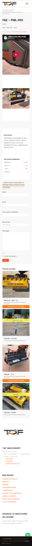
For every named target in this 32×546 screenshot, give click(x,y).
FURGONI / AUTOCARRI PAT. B (11, 493)
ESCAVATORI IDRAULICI (10, 479)
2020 (26, 168)
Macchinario (6, 222)
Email (4, 202)
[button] (27, 101)
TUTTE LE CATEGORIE (9, 502)
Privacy (20, 538)
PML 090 (25, 162)
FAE (26, 165)
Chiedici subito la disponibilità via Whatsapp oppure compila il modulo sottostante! (13, 185)
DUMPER (5, 485)
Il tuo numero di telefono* (10, 212)
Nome (4, 192)
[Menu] (26, 3)
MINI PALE (5, 482)
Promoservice (7, 543)
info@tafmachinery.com (13, 463)
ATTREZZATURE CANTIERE (10, 499)
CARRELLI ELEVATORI (9, 496)
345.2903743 (9, 461)
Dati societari (15, 538)
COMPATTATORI (7, 490)
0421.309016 (9, 459)
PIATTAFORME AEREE (9, 487)
